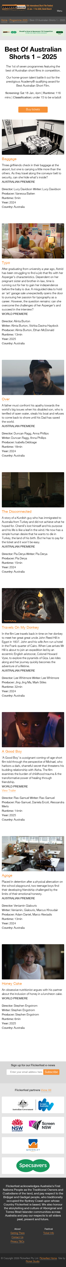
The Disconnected (17, 511)
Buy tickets (33, 109)
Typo (6, 262)
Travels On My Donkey (20, 627)
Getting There (17, 1233)
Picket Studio (32, 1261)
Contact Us (17, 1237)
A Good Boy (12, 751)
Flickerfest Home (48, 1258)
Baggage (9, 158)
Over (6, 399)
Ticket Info (48, 1233)
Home (4, 20)
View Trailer (9, 790)
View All (46, 1090)
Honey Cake (12, 983)
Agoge (7, 875)
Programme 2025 (18, 20)
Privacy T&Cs (17, 1241)
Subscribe (51, 1072)
